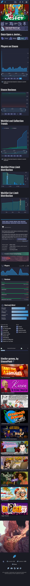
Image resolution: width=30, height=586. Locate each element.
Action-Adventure (6, 223)
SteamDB (5, 326)
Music (7, 221)
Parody (18, 223)
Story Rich (23, 221)
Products (20, 328)
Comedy (11, 221)
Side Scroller (14, 223)
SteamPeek (6, 332)
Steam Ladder (6, 334)
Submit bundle (22, 330)
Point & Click (24, 223)
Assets (20, 326)
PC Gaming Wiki (7, 328)
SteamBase (6, 337)
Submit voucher (22, 332)
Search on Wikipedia (8, 339)
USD (22, 561)
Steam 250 (6, 335)
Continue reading (22, 239)
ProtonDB (5, 330)
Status (15, 564)
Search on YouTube (8, 341)
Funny (3, 221)
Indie (19, 221)
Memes (15, 221)
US (11, 561)
